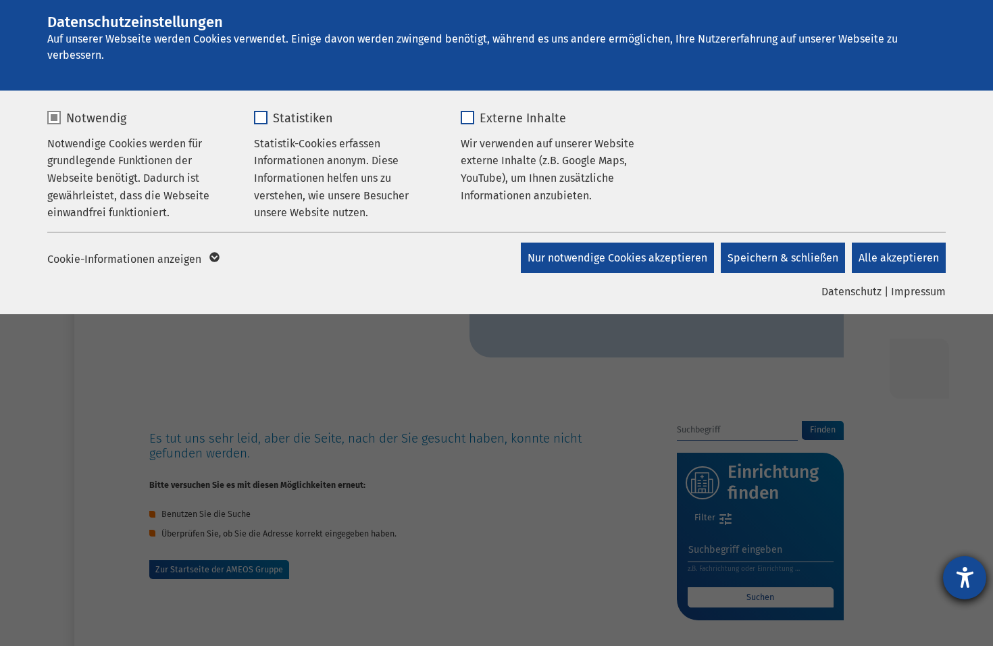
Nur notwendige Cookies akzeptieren (617, 257)
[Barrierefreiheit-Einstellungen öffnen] (964, 577)
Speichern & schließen (783, 257)
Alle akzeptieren (899, 257)
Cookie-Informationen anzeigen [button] (125, 259)
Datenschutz (851, 291)
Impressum (918, 291)
